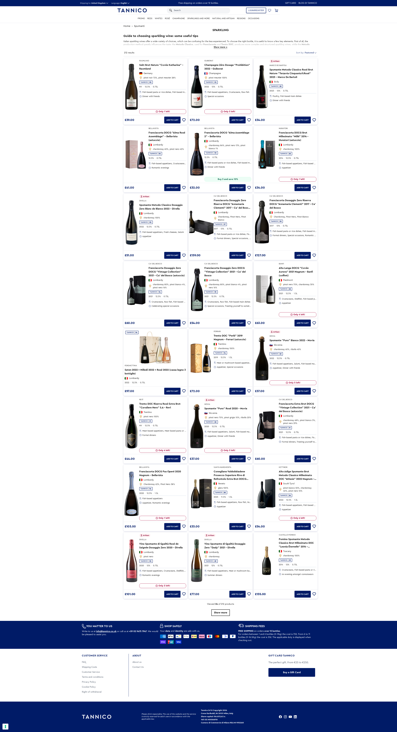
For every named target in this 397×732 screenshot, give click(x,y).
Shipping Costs (89, 667)
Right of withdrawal (91, 692)
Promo (141, 18)
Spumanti (139, 26)
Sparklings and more (198, 18)
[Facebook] (280, 717)
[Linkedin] (295, 717)
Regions (241, 18)
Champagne (178, 18)
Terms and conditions (92, 677)
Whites (158, 18)
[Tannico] (132, 10)
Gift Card (290, 3)
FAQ (84, 662)
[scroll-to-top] (390, 717)
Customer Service (95, 655)
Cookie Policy (89, 687)
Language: (119, 3)
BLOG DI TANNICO (308, 3)
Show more (220, 612)
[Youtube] (290, 717)
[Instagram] (285, 717)
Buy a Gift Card (292, 672)
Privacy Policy (89, 682)
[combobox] (195, 10)
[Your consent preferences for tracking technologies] (5, 727)
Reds (149, 18)
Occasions (253, 18)
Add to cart (172, 120)
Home (126, 26)
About (136, 655)
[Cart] (276, 10)
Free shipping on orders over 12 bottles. (198, 3)
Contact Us (138, 667)
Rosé (167, 18)
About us (136, 662)
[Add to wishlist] (184, 120)
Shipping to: (93, 3)
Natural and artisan (223, 18)
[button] (224, 10)
